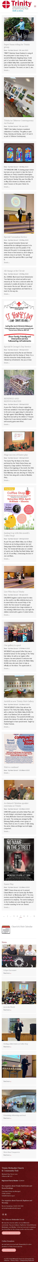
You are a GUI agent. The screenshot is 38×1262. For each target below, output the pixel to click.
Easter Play (9, 884)
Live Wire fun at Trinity (14, 592)
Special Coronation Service (15, 237)
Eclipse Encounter (10, 970)
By (13, 50)
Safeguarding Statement (27, 1260)
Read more (7, 973)
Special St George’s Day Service (17, 347)
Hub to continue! (11, 767)
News (5, 50)
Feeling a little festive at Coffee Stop (16, 1044)
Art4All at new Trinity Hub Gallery (19, 701)
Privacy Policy (14, 1260)
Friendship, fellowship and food (15, 1115)
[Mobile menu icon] (35, 6)
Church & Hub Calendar (21, 926)
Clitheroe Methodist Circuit (11, 1233)
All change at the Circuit (14, 271)
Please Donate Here (9, 1250)
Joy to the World (9, 1007)
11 (34, 916)
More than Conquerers (12, 1152)
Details (6, 70)
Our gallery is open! (12, 645)
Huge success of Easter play (16, 455)
